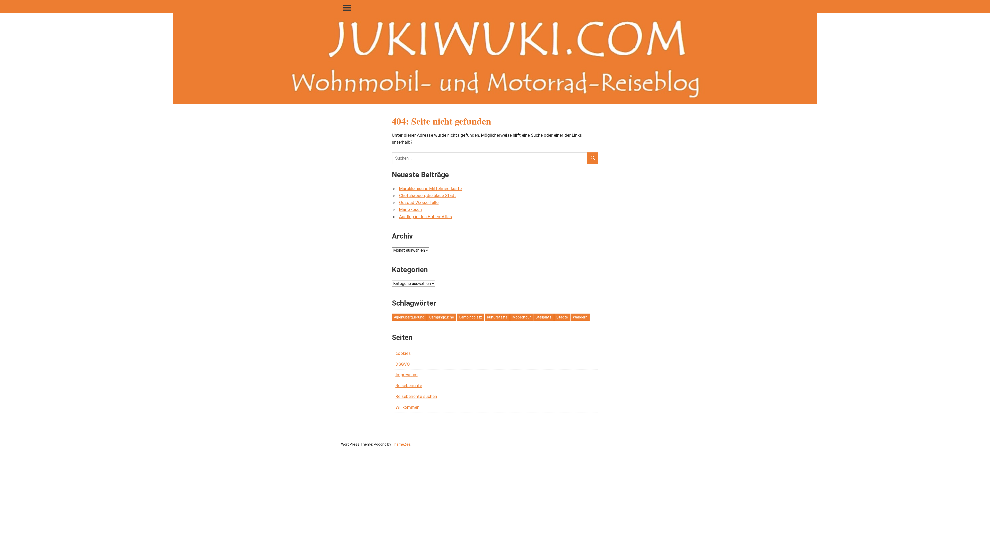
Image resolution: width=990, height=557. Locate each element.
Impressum (406, 374)
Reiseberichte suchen (416, 396)
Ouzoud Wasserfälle (419, 202)
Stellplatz (543, 317)
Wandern (580, 317)
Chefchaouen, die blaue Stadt (427, 195)
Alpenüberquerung (409, 317)
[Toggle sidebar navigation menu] (347, 8)
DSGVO (402, 364)
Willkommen (407, 407)
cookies (403, 353)
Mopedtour (522, 317)
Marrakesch (410, 209)
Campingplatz (470, 317)
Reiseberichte (408, 385)
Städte (562, 317)
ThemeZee (401, 444)
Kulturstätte (497, 317)
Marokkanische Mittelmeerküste (430, 188)
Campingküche (441, 317)
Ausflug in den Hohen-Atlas (425, 216)
